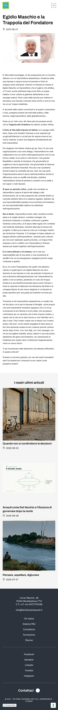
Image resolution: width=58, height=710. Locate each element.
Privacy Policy (10, 705)
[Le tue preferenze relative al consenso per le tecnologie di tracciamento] (53, 705)
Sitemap (29, 701)
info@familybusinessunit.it (29, 610)
